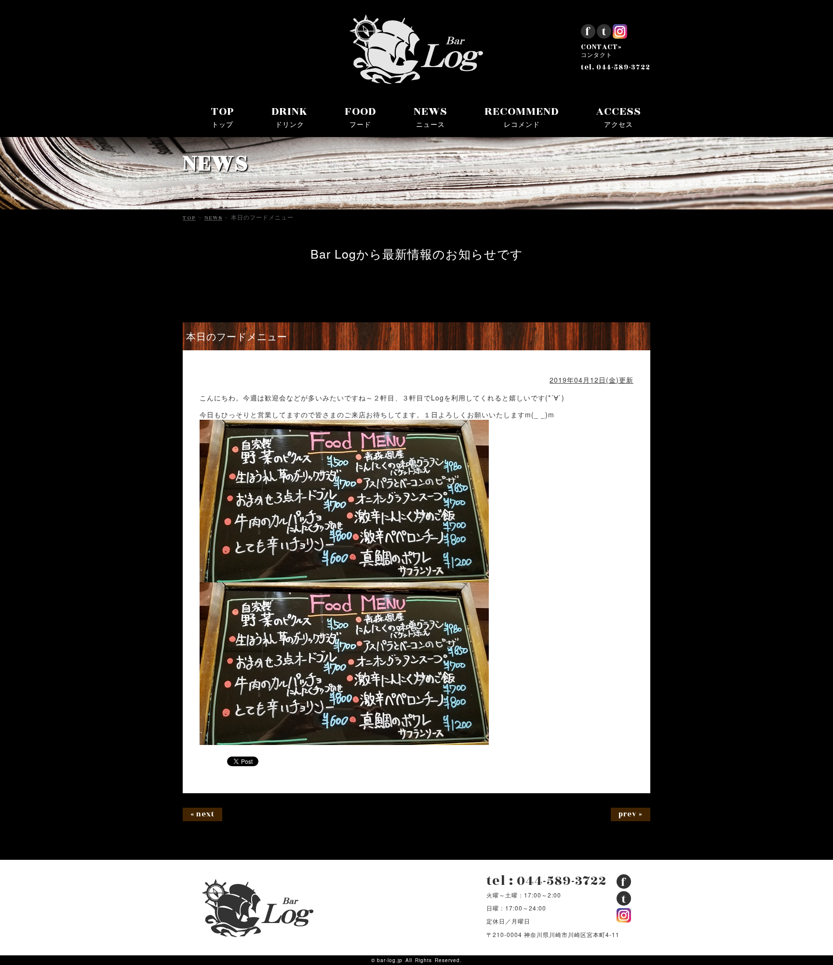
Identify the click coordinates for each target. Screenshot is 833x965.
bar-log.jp (390, 960)
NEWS (430, 116)
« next (202, 814)
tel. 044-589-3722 (615, 67)
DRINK (289, 116)
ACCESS (618, 116)
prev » (630, 814)
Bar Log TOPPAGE (416, 49)
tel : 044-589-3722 (546, 880)
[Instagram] (620, 34)
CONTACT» (601, 51)
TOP (222, 116)
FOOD (360, 116)
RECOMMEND (521, 116)
